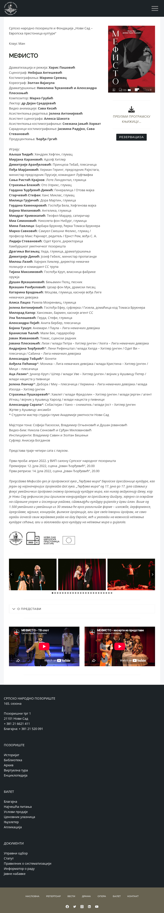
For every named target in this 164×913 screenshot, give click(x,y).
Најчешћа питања (18, 806)
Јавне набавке (14, 873)
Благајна (10, 801)
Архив (8, 765)
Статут (9, 858)
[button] (33, 574)
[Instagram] (82, 906)
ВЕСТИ (71, 896)
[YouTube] (97, 906)
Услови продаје (16, 812)
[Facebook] (67, 906)
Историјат (11, 755)
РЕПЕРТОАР (53, 896)
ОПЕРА (102, 896)
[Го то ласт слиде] (11, 574)
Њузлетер (11, 822)
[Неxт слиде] (152, 574)
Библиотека (13, 760)
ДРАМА (86, 896)
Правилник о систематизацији (27, 863)
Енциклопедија (15, 775)
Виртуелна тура (16, 770)
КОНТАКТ (133, 896)
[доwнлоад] (131, 109)
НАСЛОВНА (32, 896)
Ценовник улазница (19, 817)
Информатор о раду (19, 868)
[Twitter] (74, 906)
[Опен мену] (154, 8)
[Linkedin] (89, 906)
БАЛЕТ (117, 896)
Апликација (13, 827)
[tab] (52, 593)
